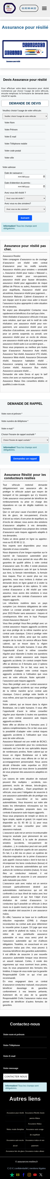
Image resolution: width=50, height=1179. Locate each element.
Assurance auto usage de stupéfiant (34, 1132)
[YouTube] (35, 1174)
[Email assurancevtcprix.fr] (12, 1174)
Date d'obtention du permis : (18, 183)
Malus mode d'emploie (15, 1129)
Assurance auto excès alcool (15, 1143)
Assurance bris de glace (15, 1151)
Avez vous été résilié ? (15, 193)
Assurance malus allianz (34, 1151)
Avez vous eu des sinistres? (18, 203)
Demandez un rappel (25, 458)
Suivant (25, 218)
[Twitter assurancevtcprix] (40, 1174)
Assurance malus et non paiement (34, 1143)
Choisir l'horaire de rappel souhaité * (18, 434)
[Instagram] (29, 1174)
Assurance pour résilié (15, 1113)
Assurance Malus (35, 1124)
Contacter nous (16, 1076)
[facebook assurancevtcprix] (23, 1174)
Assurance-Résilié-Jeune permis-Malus (34, 1115)
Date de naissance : (14, 173)
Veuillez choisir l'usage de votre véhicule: (22, 110)
